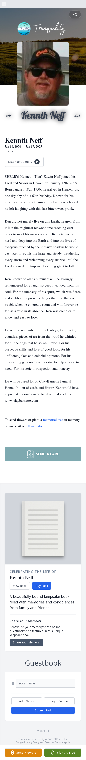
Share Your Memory (26, 642)
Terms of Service (54, 742)
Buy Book (42, 586)
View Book (19, 586)
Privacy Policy (31, 742)
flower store (36, 425)
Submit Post (43, 710)
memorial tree (53, 419)
